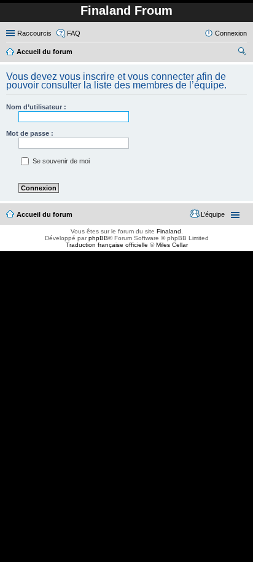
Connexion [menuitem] (231, 33)
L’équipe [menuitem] (213, 214)
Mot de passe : (29, 133)
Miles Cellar (172, 244)
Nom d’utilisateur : (36, 107)
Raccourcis (34, 33)
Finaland (169, 231)
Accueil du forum (44, 214)
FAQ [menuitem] (73, 33)
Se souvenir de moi (60, 161)
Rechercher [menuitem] (242, 53)
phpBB (98, 238)
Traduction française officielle (107, 244)
